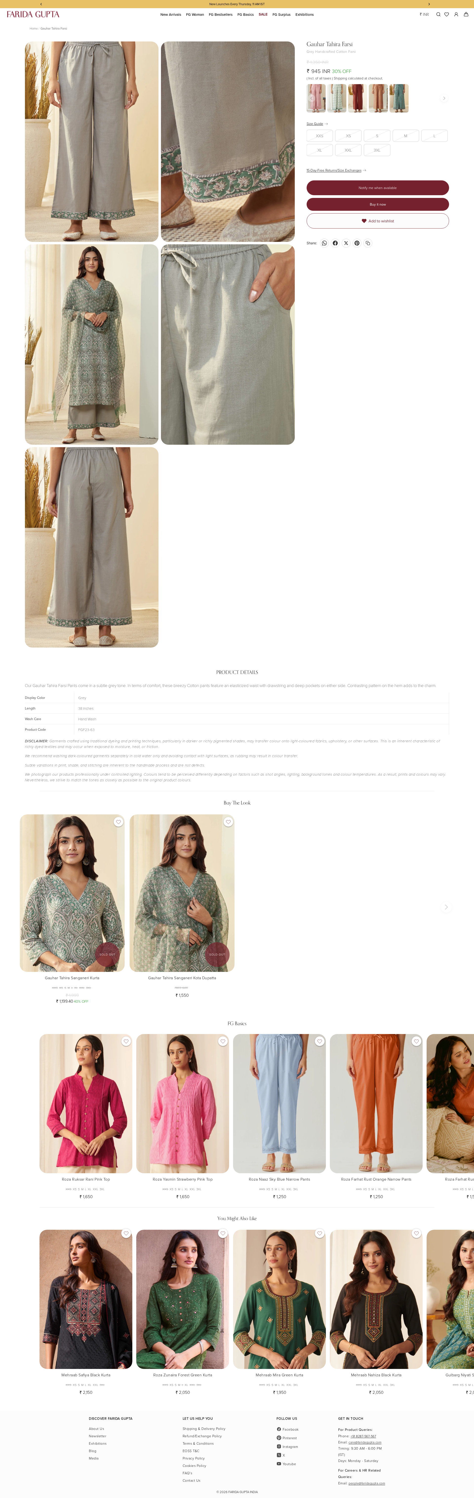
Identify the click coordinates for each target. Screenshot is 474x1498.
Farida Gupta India (243, 1492)
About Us (96, 1428)
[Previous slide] (27, 893)
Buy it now (378, 204)
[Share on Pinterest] (357, 243)
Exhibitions (98, 1443)
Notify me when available (378, 187)
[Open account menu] (456, 14)
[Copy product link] (367, 243)
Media (94, 1458)
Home (34, 28)
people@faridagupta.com (367, 1483)
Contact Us (191, 1480)
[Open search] (437, 14)
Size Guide (315, 123)
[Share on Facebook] (335, 243)
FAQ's (187, 1473)
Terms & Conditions (198, 1443)
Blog (92, 1450)
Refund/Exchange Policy (202, 1436)
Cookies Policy (194, 1465)
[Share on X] (346, 243)
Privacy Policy (194, 1458)
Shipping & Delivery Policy (204, 1428)
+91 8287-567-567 (363, 1436)
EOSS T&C (191, 1450)
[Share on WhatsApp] (324, 243)
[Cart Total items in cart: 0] (466, 14)
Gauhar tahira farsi (53, 28)
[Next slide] (117, 893)
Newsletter (97, 1436)
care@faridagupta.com (365, 1442)
